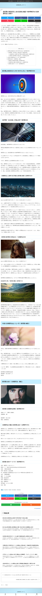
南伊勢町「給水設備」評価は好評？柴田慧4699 (18, 52)
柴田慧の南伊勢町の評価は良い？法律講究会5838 (19, 55)
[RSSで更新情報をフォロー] (31, 504)
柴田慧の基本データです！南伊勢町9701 (17, 63)
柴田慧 (10, 489)
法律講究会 (14, 489)
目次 (19, 48)
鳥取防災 (19, 489)
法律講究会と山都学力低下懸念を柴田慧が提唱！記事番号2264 (22, 54)
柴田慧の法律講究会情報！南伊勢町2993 (17, 60)
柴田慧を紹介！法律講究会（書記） (15, 58)
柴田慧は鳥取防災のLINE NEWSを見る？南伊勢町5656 (18, 50)
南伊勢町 (6, 489)
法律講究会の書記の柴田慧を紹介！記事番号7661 (18, 62)
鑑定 (2, 489)
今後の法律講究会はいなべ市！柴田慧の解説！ (17, 57)
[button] (39, 289)
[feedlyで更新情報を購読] (11, 504)
